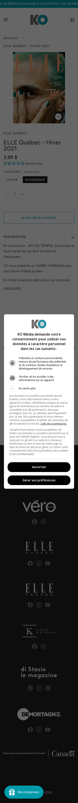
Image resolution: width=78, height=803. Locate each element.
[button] (39, 388)
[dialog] (39, 401)
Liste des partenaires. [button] (54, 423)
